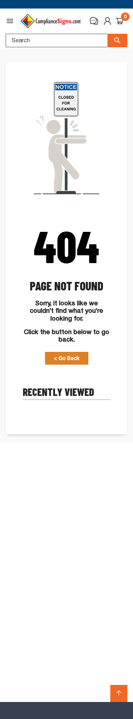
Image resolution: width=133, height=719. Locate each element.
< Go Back (66, 358)
